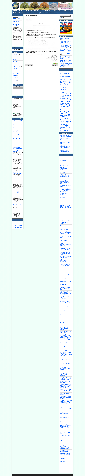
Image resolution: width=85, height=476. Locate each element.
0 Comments (39, 17)
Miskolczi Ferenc (65, 120)
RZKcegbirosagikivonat (31, 15)
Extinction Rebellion (63, 86)
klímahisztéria (65, 102)
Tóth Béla (14, 77)
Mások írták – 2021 (17, 12)
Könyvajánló (24, 12)
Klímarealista (15, 1)
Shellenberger (62, 127)
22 (20, 91)
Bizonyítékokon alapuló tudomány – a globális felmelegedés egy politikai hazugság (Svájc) (65, 264)
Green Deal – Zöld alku (65, 90)
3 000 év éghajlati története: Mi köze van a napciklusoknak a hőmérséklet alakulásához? (65, 150)
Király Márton (15, 59)
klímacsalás (65, 98)
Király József (15, 57)
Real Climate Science (63, 284)
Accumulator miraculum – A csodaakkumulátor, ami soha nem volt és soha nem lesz (65, 50)
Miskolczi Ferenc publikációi (64, 165)
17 (13, 91)
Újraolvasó (15, 80)
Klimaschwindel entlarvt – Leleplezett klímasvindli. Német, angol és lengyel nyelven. (65, 228)
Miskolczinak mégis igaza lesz (65, 38)
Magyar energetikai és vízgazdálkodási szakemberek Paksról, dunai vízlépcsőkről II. (65, 146)
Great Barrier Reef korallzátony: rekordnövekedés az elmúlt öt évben (65, 142)
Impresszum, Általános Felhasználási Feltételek (33, 10)
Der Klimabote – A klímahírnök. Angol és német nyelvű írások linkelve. (65, 253)
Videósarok (31, 12)
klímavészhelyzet (67, 108)
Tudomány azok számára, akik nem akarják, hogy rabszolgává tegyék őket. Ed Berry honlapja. (65, 360)
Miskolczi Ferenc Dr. (16, 66)
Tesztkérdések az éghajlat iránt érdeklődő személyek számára (17, 131)
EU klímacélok (65, 83)
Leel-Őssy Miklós (16, 63)
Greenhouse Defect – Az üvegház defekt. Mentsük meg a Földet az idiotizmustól (65, 397)
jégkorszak (67, 95)
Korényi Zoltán (15, 61)
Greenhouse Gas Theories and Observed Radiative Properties (17, 210)
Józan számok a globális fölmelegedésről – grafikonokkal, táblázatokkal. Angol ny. (65, 311)
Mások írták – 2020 (67, 10)
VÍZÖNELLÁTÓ (62, 178)
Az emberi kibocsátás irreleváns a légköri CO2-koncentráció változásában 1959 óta (65, 42)
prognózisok (64, 126)
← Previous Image (28, 65)
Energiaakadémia (63, 160)
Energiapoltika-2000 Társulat (65, 162)
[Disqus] (41, 83)
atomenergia (64, 73)
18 (15, 91)
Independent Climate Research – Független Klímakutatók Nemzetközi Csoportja (65, 260)
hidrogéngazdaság (65, 93)
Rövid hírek (36, 12)
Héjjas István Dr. (16, 56)
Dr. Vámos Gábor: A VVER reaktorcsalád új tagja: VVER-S (17, 121)
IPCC (62, 95)
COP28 (67, 78)
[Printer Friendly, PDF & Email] (55, 63)
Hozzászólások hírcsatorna (17, 225)
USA (68, 127)
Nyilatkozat (21, 10)
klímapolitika (66, 105)
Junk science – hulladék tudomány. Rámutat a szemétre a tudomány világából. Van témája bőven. (66, 378)
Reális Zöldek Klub (63, 158)
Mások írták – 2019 (47, 10)
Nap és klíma (63, 121)
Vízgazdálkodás (64, 130)
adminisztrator (28, 17)
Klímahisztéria (62, 172)
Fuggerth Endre (15, 54)
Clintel (66, 76)
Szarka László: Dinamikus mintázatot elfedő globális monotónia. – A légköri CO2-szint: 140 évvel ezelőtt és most (17, 194)
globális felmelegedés (65, 88)
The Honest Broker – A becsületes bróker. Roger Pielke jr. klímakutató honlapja (66, 420)
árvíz (70, 130)
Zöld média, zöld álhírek (57, 10)
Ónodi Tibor (15, 68)
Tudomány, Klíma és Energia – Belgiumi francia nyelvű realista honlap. (65, 454)
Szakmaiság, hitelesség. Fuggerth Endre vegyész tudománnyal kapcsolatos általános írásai (65, 175)
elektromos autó (63, 81)
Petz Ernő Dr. (15, 70)
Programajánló (43, 12)
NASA (67, 121)
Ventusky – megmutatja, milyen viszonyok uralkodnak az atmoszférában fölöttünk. (65, 469)
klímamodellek (67, 103)
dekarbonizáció (65, 79)
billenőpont (62, 76)
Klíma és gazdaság (65, 111)
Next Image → (55, 65)
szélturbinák (15, 75)
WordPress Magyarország (17, 227)
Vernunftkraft (62, 225)
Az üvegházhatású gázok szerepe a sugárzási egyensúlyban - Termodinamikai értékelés (65, 46)
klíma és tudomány (65, 114)
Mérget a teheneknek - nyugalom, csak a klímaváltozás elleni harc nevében (65, 57)
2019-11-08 (33, 17)
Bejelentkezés (15, 222)
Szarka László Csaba (16, 73)
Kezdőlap (15, 10)
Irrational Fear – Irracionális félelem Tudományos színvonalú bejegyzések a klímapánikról (66, 416)
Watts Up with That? (63, 267)
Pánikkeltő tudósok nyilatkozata (65, 53)
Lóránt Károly (15, 64)
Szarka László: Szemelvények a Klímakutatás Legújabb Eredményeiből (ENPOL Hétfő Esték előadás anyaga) (18, 146)
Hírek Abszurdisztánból (52, 12)
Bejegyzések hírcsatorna (17, 223)
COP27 (64, 78)
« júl (13, 94)
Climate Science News (64, 279)
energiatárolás (66, 83)
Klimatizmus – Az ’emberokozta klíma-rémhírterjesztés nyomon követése (65, 390)
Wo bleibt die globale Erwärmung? (65, 220)
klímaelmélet (65, 100)
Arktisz (69, 72)
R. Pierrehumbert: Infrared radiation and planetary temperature (17, 135)
